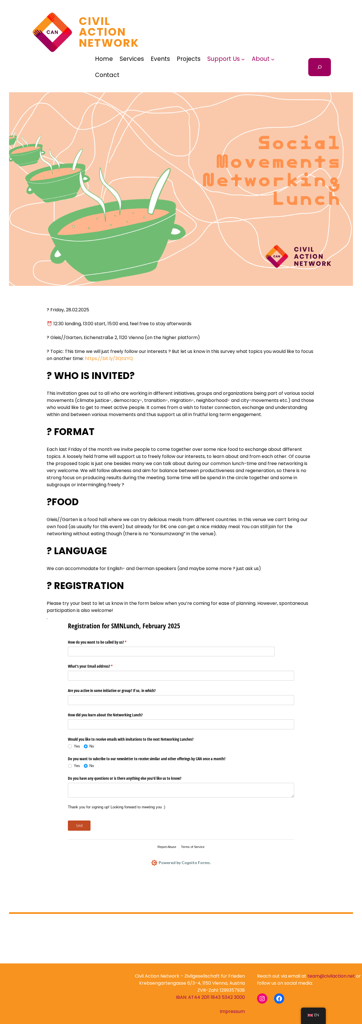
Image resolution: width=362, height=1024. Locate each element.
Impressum (232, 1011)
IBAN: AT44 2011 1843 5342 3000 (210, 997)
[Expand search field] (319, 67)
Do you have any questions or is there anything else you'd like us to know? (125, 778)
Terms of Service (192, 847)
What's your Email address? (97, 666)
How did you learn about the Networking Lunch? (105, 714)
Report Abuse (167, 847)
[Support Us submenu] (243, 59)
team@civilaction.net (331, 976)
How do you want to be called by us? (104, 642)
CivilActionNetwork (109, 32)
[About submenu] (272, 59)
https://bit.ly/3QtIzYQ (109, 358)
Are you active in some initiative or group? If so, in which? (112, 690)
